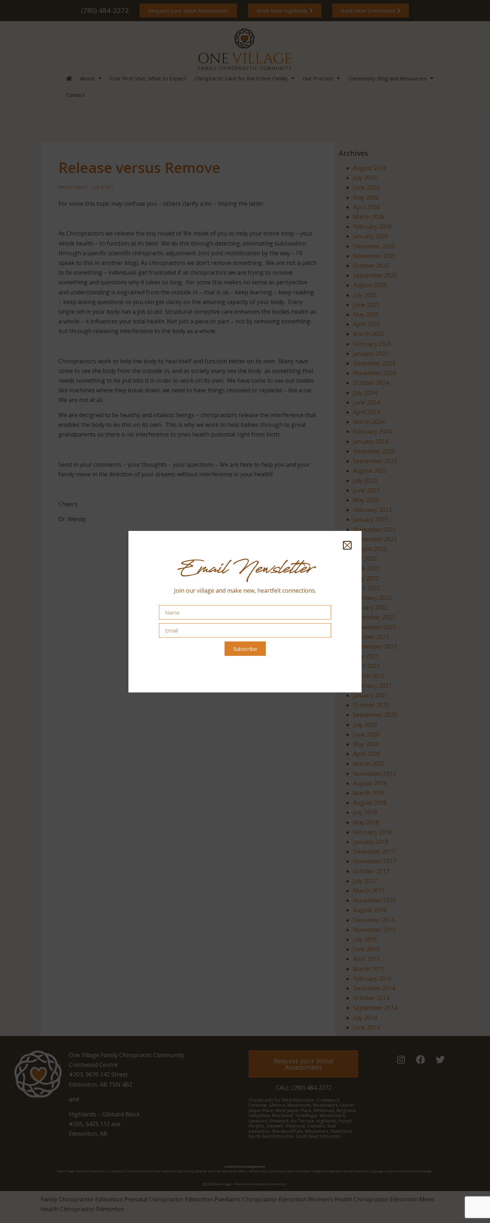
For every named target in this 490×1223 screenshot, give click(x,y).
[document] (245, 611)
